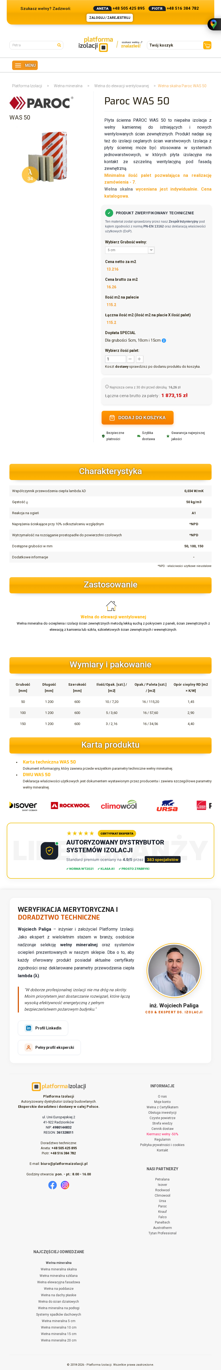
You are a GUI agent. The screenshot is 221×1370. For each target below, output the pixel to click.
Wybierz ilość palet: (122, 350)
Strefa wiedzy (162, 1123)
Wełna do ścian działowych (58, 1302)
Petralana (162, 1179)
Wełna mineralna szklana (59, 1276)
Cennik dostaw (162, 1129)
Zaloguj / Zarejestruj (109, 18)
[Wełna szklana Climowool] (116, 805)
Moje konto (162, 1102)
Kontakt (162, 1150)
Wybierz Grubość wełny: (126, 242)
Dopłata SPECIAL (120, 333)
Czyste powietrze (162, 1118)
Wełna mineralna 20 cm (59, 1340)
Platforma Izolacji (27, 86)
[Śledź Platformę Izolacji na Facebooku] (52, 1185)
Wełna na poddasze (59, 1289)
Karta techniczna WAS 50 (49, 762)
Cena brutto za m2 (121, 279)
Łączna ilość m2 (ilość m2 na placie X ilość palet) (148, 315)
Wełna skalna (118, 189)
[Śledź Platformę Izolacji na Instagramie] (65, 1185)
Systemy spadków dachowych (58, 1314)
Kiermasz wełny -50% (162, 1134)
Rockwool (162, 1190)
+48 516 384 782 (183, 8)
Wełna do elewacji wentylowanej (121, 86)
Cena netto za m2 (120, 262)
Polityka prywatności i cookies (162, 1145)
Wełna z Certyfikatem (162, 1107)
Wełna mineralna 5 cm (58, 1321)
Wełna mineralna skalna (59, 1269)
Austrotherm (162, 1228)
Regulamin (162, 1139)
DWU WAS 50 (36, 774)
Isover (162, 1185)
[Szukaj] (60, 44)
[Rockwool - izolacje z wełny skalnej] (68, 805)
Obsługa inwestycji (162, 1113)
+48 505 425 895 (129, 8)
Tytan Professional (163, 1233)
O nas (162, 1096)
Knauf (162, 1212)
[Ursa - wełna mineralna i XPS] (165, 805)
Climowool (162, 1195)
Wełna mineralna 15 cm (59, 1334)
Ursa (162, 1201)
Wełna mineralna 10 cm (59, 1327)
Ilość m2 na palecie (122, 297)
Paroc (162, 1206)
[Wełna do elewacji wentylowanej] (113, 606)
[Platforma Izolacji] (111, 44)
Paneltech (162, 1222)
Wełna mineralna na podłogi (59, 1308)
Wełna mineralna (68, 86)
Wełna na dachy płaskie (58, 1295)
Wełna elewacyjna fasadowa (58, 1282)
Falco (162, 1217)
